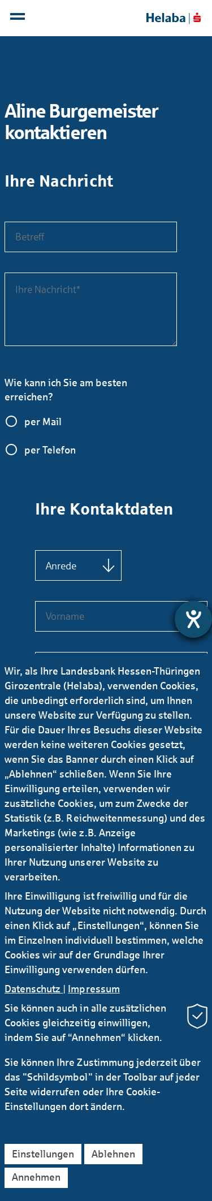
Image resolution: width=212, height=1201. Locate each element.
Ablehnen (113, 1154)
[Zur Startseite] (173, 18)
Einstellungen (43, 1154)
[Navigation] (19, 19)
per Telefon (50, 450)
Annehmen (36, 1177)
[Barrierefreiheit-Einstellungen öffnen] (193, 619)
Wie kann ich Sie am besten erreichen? (66, 390)
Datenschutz (34, 989)
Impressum (93, 989)
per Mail (43, 421)
